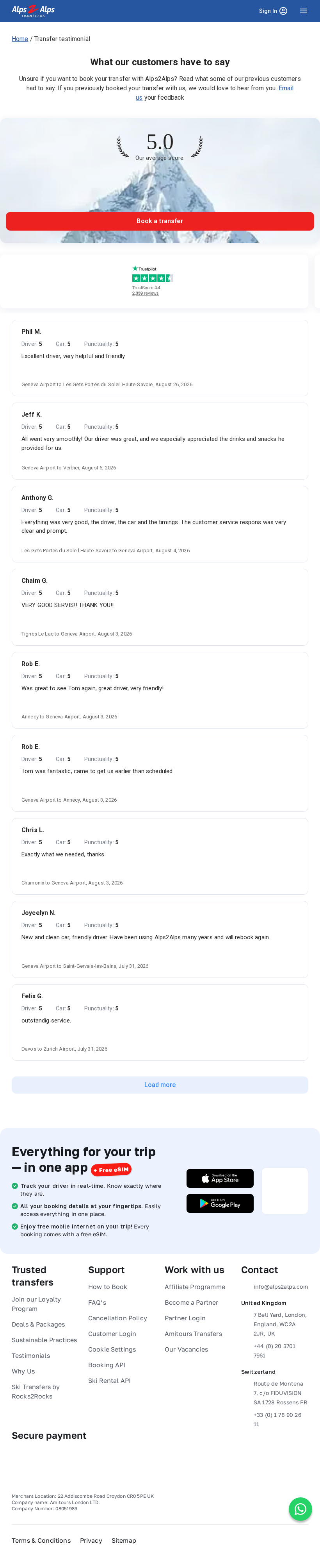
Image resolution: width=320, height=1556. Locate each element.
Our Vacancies (186, 1349)
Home (20, 39)
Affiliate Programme (195, 1287)
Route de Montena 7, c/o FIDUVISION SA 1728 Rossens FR (281, 1393)
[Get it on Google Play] (220, 1203)
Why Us (23, 1371)
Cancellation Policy (117, 1318)
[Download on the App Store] (220, 1178)
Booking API (107, 1365)
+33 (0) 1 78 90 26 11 (277, 1419)
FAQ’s (97, 1302)
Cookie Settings (112, 1349)
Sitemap (124, 1540)
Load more (160, 1085)
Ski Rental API (109, 1380)
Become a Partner (191, 1302)
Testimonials (31, 1355)
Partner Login (185, 1318)
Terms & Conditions (41, 1540)
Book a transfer (160, 221)
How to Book (108, 1287)
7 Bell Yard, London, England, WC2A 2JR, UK (280, 1324)
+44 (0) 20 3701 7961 (274, 1351)
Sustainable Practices (44, 1340)
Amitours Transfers (193, 1334)
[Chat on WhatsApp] (300, 1509)
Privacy (91, 1540)
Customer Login (112, 1334)
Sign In (274, 12)
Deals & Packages (38, 1324)
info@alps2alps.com (281, 1286)
